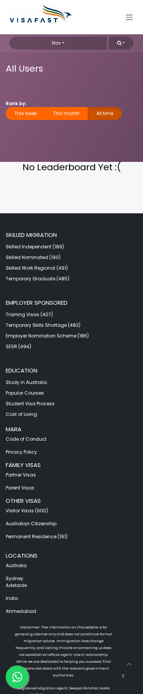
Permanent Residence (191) (36, 536)
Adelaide (16, 585)
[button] (121, 43)
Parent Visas (20, 488)
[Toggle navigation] (129, 17)
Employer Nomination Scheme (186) (47, 336)
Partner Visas (21, 475)
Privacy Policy (21, 452)
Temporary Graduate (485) (37, 278)
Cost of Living (21, 414)
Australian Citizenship (31, 523)
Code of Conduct (26, 439)
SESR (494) (18, 346)
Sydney (14, 578)
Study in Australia (26, 382)
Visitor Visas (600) (27, 510)
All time (104, 113)
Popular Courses (25, 393)
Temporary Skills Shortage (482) (43, 325)
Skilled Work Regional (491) (37, 268)
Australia (17, 565)
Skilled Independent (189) (35, 246)
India (12, 598)
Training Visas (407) (29, 314)
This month (66, 113)
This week (25, 113)
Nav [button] (56, 43)
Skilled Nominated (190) (33, 257)
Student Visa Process (30, 403)
